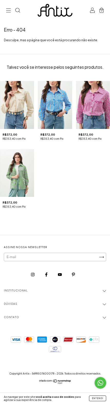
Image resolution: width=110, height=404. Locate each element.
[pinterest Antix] (73, 275)
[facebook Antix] (46, 275)
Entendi (97, 398)
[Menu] (8, 11)
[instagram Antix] (33, 275)
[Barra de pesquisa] (17, 11)
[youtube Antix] (60, 275)
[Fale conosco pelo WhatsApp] (100, 383)
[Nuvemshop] (55, 383)
